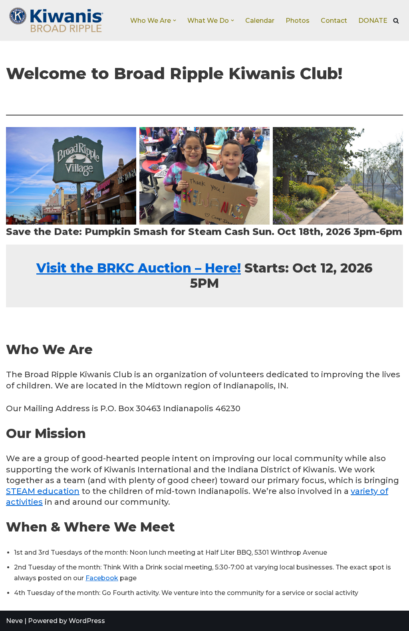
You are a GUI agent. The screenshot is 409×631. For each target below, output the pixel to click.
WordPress (87, 621)
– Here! (138, 268)
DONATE (372, 20)
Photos (298, 20)
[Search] (396, 21)
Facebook (101, 578)
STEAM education (42, 491)
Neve (14, 621)
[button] (174, 20)
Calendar (259, 20)
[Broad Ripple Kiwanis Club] (56, 20)
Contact (334, 20)
